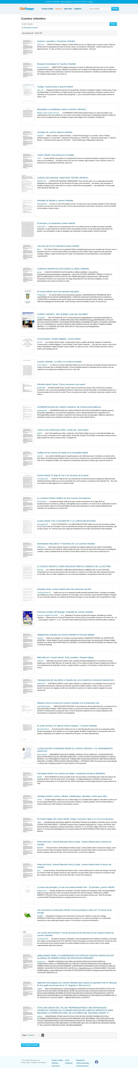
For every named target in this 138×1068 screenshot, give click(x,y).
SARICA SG (41, 181)
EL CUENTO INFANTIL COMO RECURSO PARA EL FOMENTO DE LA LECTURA (74, 566)
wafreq (39, 989)
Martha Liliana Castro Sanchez (48, 113)
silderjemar (41, 547)
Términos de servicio (82, 1065)
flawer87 (40, 848)
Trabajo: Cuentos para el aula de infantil (55, 87)
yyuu (39, 870)
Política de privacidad (82, 1063)
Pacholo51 (41, 318)
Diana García (42, 754)
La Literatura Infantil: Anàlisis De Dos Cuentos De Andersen (64, 498)
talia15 (39, 433)
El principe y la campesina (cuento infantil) (56, 223)
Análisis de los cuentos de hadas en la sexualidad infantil (62, 453)
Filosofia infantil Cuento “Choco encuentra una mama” (61, 384)
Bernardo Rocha (43, 729)
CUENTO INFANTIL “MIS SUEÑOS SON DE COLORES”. (63, 314)
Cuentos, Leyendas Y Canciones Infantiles (56, 41)
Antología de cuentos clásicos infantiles (54, 132)
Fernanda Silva (42, 939)
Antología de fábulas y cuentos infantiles (55, 200)
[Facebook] (96, 1063)
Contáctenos (78, 9)
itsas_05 (40, 90)
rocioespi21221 (42, 479)
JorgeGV (40, 135)
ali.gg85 (40, 916)
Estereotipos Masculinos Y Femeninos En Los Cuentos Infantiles (66, 544)
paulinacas (41, 961)
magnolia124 (42, 890)
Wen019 (40, 570)
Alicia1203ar (41, 501)
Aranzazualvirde (43, 67)
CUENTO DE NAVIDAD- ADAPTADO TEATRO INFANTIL (62, 178)
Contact (90, 1)
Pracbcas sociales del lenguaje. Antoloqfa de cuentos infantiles (65, 612)
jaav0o (39, 777)
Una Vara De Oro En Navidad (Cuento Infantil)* (58, 246)
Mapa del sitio (80, 1060)
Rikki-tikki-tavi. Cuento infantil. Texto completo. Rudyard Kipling (65, 657)
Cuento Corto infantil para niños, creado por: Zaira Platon (62, 430)
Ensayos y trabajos (47, 9)
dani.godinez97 (42, 524)
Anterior (31, 1035)
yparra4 (40, 456)
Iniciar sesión (68, 9)
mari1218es (41, 226)
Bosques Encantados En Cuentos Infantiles (56, 64)
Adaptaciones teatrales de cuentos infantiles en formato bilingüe (65, 635)
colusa (39, 799)
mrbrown (40, 661)
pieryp (39, 272)
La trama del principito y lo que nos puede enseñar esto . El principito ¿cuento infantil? (76, 887)
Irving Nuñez (41, 295)
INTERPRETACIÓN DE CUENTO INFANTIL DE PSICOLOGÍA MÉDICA (69, 407)
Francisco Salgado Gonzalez (47, 615)
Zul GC (39, 342)
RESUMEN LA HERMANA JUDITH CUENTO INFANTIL (61, 109)
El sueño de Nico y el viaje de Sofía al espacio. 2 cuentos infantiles (67, 726)
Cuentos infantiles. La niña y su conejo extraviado (59, 361)
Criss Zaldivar (42, 365)
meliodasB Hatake (43, 706)
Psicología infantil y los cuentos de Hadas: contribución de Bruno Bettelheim (71, 773)
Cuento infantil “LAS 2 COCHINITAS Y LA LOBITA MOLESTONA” (66, 521)
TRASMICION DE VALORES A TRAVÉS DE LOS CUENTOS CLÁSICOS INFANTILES (75, 680)
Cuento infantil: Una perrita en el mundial (55, 155)
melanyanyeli (42, 204)
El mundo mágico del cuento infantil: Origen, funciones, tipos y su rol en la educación (75, 819)
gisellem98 (41, 388)
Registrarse (58, 9)
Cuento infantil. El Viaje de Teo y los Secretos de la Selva (62, 475)
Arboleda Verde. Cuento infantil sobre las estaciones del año (64, 589)
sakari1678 (41, 683)
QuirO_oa (40, 44)
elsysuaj (40, 638)
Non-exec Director (66, 1)
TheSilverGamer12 (44, 592)
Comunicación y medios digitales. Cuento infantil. (59, 339)
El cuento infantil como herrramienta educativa (58, 291)
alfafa (39, 822)
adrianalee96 (42, 410)
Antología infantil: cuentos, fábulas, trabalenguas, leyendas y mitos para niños (72, 796)
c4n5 (39, 158)
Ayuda (67, 1060)
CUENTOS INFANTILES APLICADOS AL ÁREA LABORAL (63, 269)
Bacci (39, 249)
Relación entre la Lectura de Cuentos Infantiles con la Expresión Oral (68, 703)
